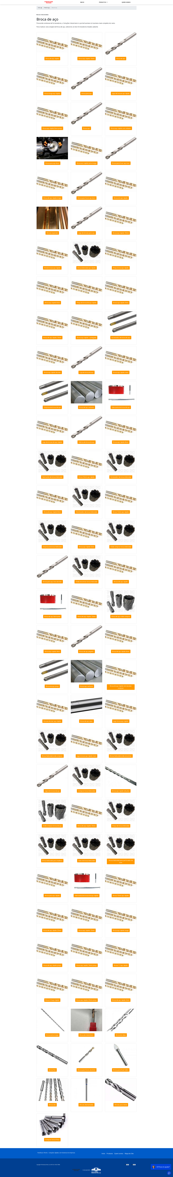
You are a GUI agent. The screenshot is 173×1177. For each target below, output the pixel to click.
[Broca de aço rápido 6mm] (120, 636)
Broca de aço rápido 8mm (52, 512)
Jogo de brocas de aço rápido (52, 442)
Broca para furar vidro (120, 1070)
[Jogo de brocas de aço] (52, 776)
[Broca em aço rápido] (120, 183)
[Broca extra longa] (52, 1020)
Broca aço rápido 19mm (87, 59)
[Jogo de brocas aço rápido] (120, 78)
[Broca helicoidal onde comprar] (52, 741)
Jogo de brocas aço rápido (121, 93)
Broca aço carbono (86, 686)
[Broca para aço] (86, 78)
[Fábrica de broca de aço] (86, 427)
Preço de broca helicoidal (120, 826)
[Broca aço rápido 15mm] (86, 915)
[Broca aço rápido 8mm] (120, 427)
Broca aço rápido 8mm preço (52, 128)
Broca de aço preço (52, 686)
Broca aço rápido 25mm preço (86, 1000)
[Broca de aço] (120, 43)
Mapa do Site (129, 1154)
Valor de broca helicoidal (86, 861)
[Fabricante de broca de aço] (120, 392)
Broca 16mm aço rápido (87, 477)
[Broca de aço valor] (86, 706)
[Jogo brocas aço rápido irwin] (86, 741)
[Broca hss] (52, 1055)
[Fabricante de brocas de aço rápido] (86, 880)
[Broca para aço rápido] (52, 880)
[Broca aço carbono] (86, 671)
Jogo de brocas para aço (86, 233)
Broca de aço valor (86, 721)
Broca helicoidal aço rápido (86, 268)
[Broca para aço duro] (52, 148)
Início (103, 1154)
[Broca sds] (52, 1089)
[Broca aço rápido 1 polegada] (86, 322)
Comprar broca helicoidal (86, 791)
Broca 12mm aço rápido (121, 512)
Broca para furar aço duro (86, 198)
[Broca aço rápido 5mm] (86, 532)
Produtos (102, 2)
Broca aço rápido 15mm (87, 930)
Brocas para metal (121, 1105)
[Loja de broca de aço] (86, 357)
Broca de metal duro (86, 1035)
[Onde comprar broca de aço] (52, 811)
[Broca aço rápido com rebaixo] (120, 113)
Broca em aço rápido (121, 198)
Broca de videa (121, 1035)
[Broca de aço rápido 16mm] (52, 322)
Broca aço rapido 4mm (52, 651)
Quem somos (126, 2)
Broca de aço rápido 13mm (87, 617)
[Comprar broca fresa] (52, 1124)
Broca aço (86, 128)
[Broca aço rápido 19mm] (86, 43)
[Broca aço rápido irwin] (120, 357)
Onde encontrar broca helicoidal (86, 582)
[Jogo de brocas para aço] (86, 218)
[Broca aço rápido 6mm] (52, 287)
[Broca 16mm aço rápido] (86, 462)
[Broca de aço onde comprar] (120, 601)
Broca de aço (120, 59)
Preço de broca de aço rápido (86, 303)
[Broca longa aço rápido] (52, 78)
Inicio (82, 2)
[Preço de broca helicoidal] (120, 811)
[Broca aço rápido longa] (120, 915)
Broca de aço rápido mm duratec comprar (121, 687)
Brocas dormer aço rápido (52, 721)
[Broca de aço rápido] (52, 43)
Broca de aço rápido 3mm (120, 1000)
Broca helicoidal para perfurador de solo (121, 861)
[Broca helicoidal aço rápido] (86, 253)
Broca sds (52, 1105)
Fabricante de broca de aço (121, 407)
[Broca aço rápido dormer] (52, 357)
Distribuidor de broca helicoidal (86, 512)
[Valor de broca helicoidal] (86, 845)
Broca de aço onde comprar (120, 617)
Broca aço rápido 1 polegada (86, 338)
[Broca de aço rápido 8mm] (52, 497)
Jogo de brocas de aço (52, 791)
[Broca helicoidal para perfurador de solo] (120, 845)
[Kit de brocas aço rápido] (52, 253)
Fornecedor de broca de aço (120, 338)
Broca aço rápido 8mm (120, 442)
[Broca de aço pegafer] (86, 636)
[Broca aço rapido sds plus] (120, 776)
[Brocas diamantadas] (86, 1089)
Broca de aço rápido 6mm (120, 651)
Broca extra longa (52, 1035)
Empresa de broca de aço (52, 407)
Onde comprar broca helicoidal (120, 547)
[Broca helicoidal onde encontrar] (120, 741)
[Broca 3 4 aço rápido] (52, 985)
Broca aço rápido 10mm (121, 233)
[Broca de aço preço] (52, 671)
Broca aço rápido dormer (52, 372)
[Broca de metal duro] (86, 1020)
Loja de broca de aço (86, 372)
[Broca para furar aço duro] (86, 183)
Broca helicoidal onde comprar (52, 756)
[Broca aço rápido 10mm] (120, 218)
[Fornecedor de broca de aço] (120, 322)
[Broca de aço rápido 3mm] (120, 985)
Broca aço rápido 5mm (86, 547)
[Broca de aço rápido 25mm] (52, 915)
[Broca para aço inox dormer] (52, 566)
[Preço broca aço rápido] (120, 253)
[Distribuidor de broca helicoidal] (86, 497)
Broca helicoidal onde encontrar (121, 756)
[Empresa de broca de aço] (52, 392)
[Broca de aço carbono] (86, 392)
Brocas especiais (52, 233)
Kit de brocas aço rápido (52, 268)
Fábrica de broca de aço (86, 442)
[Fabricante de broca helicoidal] (52, 462)
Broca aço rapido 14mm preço (86, 965)
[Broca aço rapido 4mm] (52, 636)
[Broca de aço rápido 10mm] (86, 811)
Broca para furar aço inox (120, 163)
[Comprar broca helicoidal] (86, 776)
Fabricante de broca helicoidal (52, 477)
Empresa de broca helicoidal (52, 547)
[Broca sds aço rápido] (120, 566)
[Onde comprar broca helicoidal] (120, 532)
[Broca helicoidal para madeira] (52, 845)
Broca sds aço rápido (121, 582)
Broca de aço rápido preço (52, 965)
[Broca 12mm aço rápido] (120, 497)
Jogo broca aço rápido (120, 721)
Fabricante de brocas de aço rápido (86, 896)
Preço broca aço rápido (121, 268)
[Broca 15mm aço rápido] (120, 880)
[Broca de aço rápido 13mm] (86, 601)
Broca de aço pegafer (86, 651)
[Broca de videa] (120, 1020)
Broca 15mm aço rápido (121, 896)
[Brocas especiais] (52, 218)
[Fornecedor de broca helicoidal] (120, 462)
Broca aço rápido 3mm (120, 303)
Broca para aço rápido (52, 896)
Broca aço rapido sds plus (120, 791)
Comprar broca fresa (52, 1140)
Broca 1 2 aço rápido (121, 965)
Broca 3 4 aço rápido (52, 1000)
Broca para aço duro (52, 163)
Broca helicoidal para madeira (52, 861)
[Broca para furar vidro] (120, 1055)
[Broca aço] (86, 113)
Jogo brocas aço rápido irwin (86, 756)
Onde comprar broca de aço (52, 826)
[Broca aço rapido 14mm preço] (86, 950)
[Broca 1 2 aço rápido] (120, 950)
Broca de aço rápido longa (52, 198)
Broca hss (52, 1070)
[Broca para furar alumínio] (86, 1055)
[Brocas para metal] (120, 1089)
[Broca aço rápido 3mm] (120, 287)
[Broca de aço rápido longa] (52, 183)
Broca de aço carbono (86, 407)
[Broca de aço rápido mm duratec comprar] (120, 671)
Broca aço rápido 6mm (52, 303)
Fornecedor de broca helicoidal (120, 477)
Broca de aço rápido (52, 59)
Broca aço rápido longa (121, 930)
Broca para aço (86, 93)
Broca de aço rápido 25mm (52, 930)
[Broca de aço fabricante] (52, 601)
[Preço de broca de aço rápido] (86, 287)
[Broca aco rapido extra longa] (86, 148)
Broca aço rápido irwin (120, 372)
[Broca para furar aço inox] (120, 148)
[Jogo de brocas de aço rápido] (52, 427)
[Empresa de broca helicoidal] (52, 532)
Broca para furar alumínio (86, 1070)
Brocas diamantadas (86, 1105)
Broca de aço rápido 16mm (52, 338)
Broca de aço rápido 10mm (87, 826)
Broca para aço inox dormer (52, 582)
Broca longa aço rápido (52, 93)
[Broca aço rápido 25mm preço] (86, 985)
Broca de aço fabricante (52, 617)
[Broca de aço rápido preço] (52, 950)
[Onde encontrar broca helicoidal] (86, 566)
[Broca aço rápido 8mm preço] (52, 113)
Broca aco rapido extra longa (86, 163)
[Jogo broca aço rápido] (120, 706)
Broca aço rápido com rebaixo (121, 128)
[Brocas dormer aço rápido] (52, 706)
